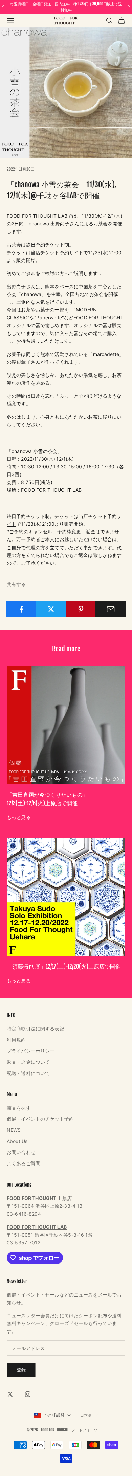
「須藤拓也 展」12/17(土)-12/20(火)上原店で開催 (64, 966)
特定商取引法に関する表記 (35, 1028)
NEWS (14, 1130)
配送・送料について (28, 1073)
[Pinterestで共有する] (81, 609)
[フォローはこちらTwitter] (10, 1394)
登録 (21, 1369)
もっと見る (19, 817)
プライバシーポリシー (30, 1051)
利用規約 (16, 1040)
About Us (17, 1141)
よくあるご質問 (23, 1163)
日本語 (85, 1415)
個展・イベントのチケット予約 (40, 1119)
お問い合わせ (21, 1152)
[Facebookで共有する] (21, 609)
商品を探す (19, 1108)
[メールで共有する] (110, 609)
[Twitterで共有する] (51, 609)
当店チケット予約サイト (57, 252)
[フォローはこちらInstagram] (27, 1394)
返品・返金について (28, 1062)
